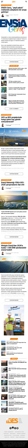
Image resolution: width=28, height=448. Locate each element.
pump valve (6, 433)
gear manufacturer (19, 431)
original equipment (21, 433)
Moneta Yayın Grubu (20, 437)
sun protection (7, 435)
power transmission (8, 431)
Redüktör (7, 437)
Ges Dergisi (8, 125)
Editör (7, 15)
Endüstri (12, 437)
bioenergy (22, 435)
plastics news (16, 435)
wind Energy (12, 433)
